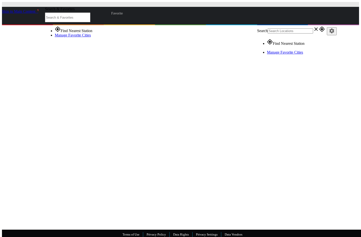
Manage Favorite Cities (73, 35)
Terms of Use (131, 234)
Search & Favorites (60, 9)
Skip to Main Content (19, 11)
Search (262, 31)
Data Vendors (233, 234)
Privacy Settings (207, 234)
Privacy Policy (156, 234)
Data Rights (181, 234)
